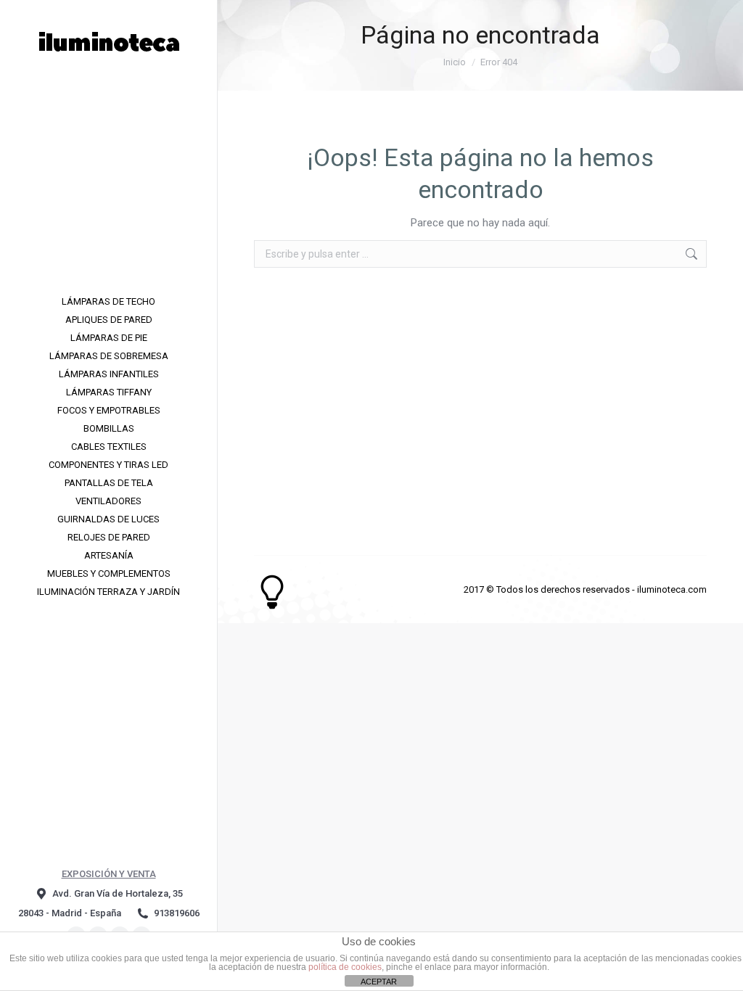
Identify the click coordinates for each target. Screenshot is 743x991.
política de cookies (345, 967)
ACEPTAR (379, 981)
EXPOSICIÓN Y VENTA (109, 873)
